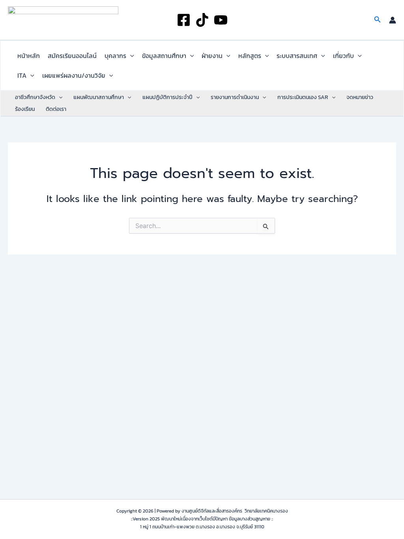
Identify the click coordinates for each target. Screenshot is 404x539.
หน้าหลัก (28, 55)
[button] (377, 20)
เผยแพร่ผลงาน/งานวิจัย (73, 75)
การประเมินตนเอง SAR (302, 97)
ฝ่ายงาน (212, 55)
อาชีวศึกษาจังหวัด (35, 97)
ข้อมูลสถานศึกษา (164, 55)
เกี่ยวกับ (343, 55)
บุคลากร (115, 55)
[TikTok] (202, 20)
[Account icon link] (392, 20)
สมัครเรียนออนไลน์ (72, 55)
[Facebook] (184, 20)
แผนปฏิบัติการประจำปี (167, 97)
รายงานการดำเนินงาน (235, 97)
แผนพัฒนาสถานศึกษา (98, 97)
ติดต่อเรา (56, 109)
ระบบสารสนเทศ (297, 55)
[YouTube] (221, 20)
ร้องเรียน (25, 109)
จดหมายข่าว (359, 97)
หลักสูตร (249, 55)
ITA (21, 75)
